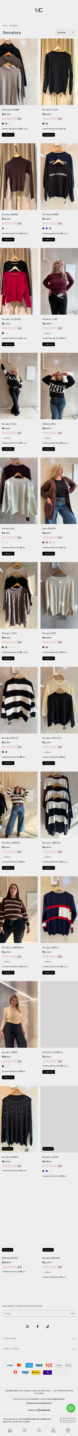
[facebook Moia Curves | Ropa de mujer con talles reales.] (38, 1326)
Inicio (5, 25)
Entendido (67, 1420)
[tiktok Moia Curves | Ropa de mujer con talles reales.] (47, 1326)
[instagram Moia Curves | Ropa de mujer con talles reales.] (27, 1326)
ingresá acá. (59, 1398)
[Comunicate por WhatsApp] (71, 1408)
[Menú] (24, 1430)
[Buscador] (39, 1430)
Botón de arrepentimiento (39, 1403)
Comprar (8, 135)
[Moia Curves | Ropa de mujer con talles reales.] (10, 1430)
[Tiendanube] (39, 1410)
